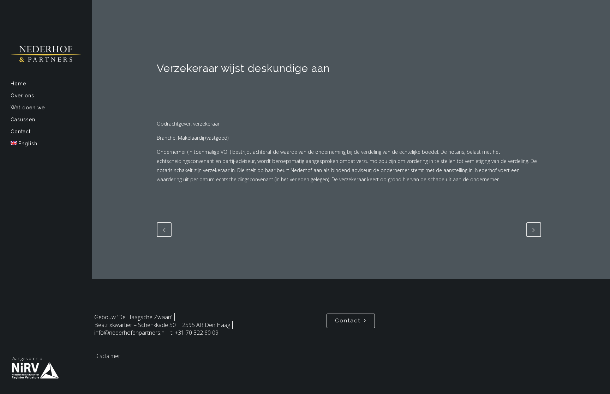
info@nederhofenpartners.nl (130, 333)
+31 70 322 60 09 (197, 333)
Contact (347, 320)
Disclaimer (107, 356)
